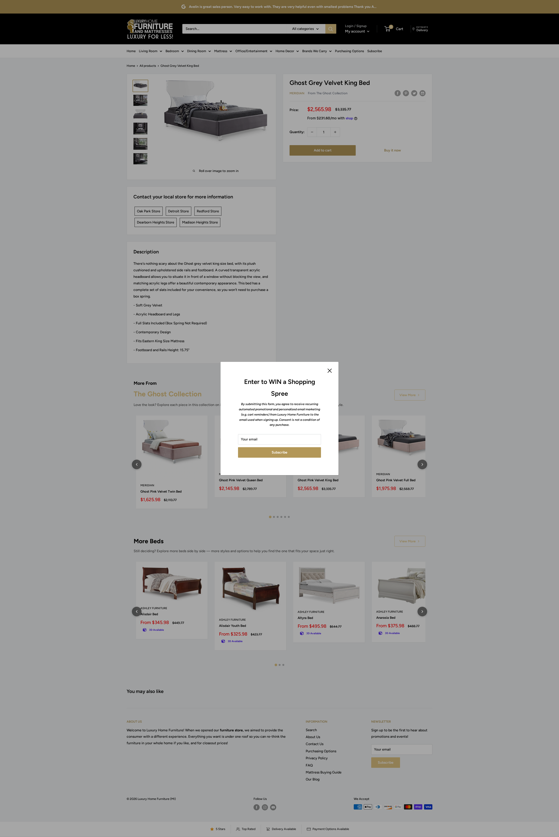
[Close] (330, 370)
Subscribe (279, 452)
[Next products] (422, 464)
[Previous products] (136, 464)
